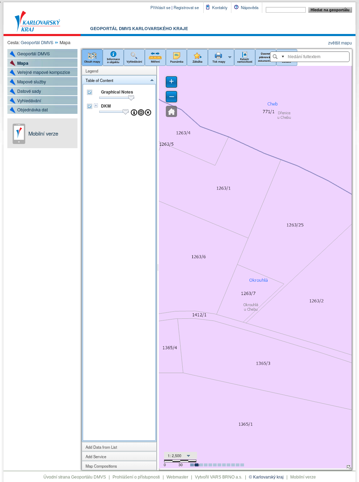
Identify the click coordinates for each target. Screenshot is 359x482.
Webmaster (177, 477)
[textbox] (313, 57)
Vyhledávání (29, 100)
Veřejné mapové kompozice (43, 72)
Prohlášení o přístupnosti (136, 477)
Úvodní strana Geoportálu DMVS (74, 477)
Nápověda (249, 7)
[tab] (119, 71)
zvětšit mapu (340, 43)
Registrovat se (186, 7)
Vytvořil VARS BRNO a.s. (218, 477)
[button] (92, 57)
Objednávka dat (32, 109)
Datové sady (29, 91)
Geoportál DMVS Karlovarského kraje (139, 28)
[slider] (131, 98)
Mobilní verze (43, 133)
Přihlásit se (160, 7)
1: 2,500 (174, 455)
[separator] (158, 268)
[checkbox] (90, 92)
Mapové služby (31, 81)
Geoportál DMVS (37, 42)
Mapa (22, 63)
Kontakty (220, 7)
